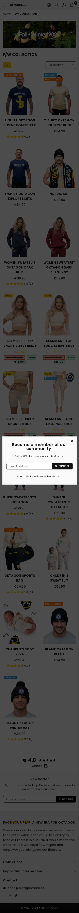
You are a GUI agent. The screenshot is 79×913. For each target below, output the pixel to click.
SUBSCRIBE (62, 466)
